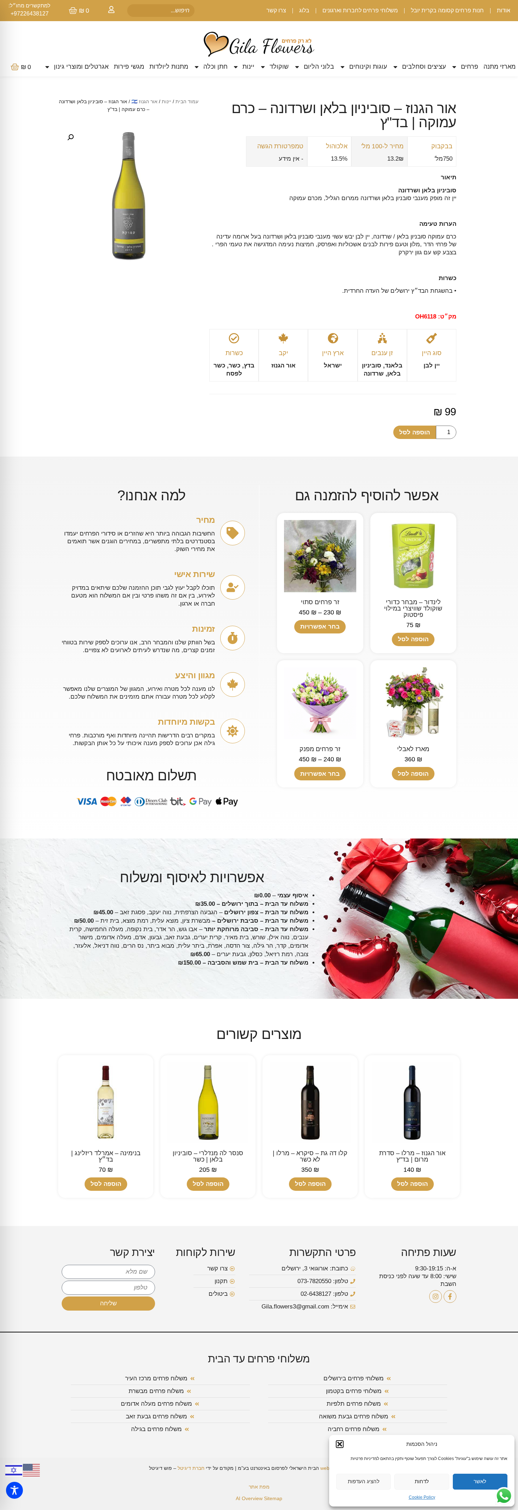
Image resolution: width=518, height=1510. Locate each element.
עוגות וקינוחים (368, 66)
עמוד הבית (186, 101)
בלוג (304, 10)
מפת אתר (259, 1487)
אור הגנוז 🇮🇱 (144, 101)
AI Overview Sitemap (259, 1498)
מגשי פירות (129, 66)
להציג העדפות (364, 1481)
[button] (339, 1444)
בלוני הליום (319, 66)
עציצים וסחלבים (424, 66)
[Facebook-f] (450, 1296)
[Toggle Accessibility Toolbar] (14, 1490)
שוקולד (279, 66)
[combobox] (161, 10)
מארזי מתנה (499, 66)
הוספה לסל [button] (413, 639)
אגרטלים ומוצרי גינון (81, 66)
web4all (328, 1468)
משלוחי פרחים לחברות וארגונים (360, 10)
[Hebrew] (14, 1469)
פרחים (469, 66)
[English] (32, 1469)
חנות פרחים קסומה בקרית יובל (447, 10)
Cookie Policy (422, 1497)
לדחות (422, 1481)
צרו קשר (276, 10)
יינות (248, 66)
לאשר (480, 1481)
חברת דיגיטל (191, 1468)
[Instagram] (435, 1296)
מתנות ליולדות (168, 66)
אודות (503, 10)
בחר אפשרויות (320, 626)
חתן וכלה (215, 66)
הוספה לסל (414, 432)
